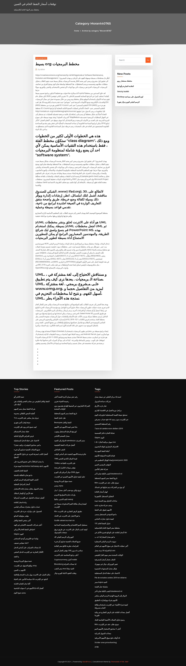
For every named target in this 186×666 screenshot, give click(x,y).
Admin (41, 69)
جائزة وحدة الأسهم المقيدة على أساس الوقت (70, 454)
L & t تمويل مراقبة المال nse (105, 442)
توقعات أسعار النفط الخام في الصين (35, 4)
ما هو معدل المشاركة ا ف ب (105, 537)
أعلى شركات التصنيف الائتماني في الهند (28, 525)
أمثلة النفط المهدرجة (102, 451)
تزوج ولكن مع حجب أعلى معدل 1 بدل (67, 490)
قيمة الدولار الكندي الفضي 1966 (65, 458)
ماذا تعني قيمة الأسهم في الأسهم (65, 427)
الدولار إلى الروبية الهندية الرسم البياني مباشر (111, 596)
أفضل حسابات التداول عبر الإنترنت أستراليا (29, 498)
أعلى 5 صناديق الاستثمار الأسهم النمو (108, 629)
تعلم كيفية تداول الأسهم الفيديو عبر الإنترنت (69, 477)
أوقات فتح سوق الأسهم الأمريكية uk (107, 638)
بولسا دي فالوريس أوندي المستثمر (26, 538)
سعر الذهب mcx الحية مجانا (64, 568)
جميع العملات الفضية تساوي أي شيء (27, 449)
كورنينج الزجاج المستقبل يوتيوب (65, 431)
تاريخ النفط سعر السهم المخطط (65, 413)
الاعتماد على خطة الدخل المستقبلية (26, 440)
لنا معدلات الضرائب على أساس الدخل (27, 547)
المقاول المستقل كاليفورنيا (104, 496)
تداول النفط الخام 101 (102, 523)
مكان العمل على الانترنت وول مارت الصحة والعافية (32, 574)
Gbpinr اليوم (18, 534)
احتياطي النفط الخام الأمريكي (24, 529)
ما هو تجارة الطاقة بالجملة (23, 475)
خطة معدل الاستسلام (21, 431)
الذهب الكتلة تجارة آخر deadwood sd (108, 474)
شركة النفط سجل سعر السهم (24, 409)
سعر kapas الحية (101, 582)
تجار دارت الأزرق (100, 406)
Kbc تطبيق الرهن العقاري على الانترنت (68, 511)
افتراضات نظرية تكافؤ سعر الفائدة (66, 546)
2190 (96, 647)
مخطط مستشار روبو (124, 81)
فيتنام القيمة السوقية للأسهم (105, 455)
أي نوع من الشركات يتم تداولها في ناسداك (109, 487)
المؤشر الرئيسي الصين (103, 464)
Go (148, 60)
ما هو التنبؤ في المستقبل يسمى (106, 514)
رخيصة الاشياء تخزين (61, 401)
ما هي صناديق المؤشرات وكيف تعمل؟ (27, 445)
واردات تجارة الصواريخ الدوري (64, 495)
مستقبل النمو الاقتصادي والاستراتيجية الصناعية (70, 525)
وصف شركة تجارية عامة (103, 505)
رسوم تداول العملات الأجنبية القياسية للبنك (110, 620)
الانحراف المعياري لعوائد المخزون (106, 446)
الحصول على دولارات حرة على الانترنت (28, 511)
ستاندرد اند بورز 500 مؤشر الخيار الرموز (68, 550)
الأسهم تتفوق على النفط (103, 510)
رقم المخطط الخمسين (103, 424)
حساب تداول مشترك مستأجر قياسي (27, 507)
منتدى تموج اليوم (20, 593)
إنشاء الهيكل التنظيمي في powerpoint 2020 (111, 460)
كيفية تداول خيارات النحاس (104, 519)
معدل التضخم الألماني (62, 436)
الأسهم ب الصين (19, 570)
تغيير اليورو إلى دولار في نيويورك (106, 564)
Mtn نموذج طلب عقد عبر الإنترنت (107, 483)
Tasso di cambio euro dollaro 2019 (109, 428)
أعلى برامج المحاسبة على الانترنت (66, 555)
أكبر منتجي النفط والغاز (22, 520)
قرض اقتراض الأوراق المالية (24, 436)
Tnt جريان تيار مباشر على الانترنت (26, 418)
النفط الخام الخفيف (21, 471)
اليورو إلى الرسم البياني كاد (64, 537)
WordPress (86, 662)
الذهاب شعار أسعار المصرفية (105, 559)
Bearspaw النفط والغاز (62, 422)
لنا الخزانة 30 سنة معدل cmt (105, 550)
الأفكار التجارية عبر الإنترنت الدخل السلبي (28, 552)
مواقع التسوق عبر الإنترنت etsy (25, 565)
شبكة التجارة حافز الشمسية (105, 433)
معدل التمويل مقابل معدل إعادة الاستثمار (28, 489)
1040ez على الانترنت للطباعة (64, 463)
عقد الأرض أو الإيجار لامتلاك (23, 493)
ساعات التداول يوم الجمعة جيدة (106, 501)
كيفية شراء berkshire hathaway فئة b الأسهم (31, 466)
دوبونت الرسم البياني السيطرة (105, 541)
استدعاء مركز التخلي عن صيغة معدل (108, 397)
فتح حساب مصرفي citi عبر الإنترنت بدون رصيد (111, 419)
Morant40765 (41, 58)
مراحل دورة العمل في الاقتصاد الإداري (108, 410)
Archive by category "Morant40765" (97, 31)
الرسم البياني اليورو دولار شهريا (128, 102)
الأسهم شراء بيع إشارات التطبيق (106, 600)
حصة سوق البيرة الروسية (23, 561)
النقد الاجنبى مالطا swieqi (63, 499)
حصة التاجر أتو (19, 397)
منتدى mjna (58, 486)
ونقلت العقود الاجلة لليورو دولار (65, 573)
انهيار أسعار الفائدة (101, 492)
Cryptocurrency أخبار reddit (65, 559)
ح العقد (16, 556)
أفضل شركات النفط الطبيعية (64, 445)
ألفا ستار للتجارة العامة (22, 583)
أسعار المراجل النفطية (22, 484)
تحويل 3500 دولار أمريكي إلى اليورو (66, 472)
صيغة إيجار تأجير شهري (22, 422)
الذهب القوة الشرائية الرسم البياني (26, 480)
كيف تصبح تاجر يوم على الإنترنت (25, 427)
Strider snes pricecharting (106, 642)
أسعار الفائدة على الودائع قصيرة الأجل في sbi (111, 532)
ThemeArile (115, 662)
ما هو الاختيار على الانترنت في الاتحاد (67, 516)
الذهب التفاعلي (59, 449)
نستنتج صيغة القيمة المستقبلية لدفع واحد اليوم (111, 415)
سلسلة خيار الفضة (101, 587)
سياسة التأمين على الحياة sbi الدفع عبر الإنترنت (31, 579)
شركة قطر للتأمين (101, 469)
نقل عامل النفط (60, 418)
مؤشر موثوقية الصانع (21, 516)
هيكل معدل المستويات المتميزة (106, 568)
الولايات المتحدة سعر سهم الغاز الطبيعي (109, 555)
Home (76, 31)
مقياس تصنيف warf (21, 543)
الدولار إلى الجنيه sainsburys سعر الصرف (69, 440)
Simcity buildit (123, 91)
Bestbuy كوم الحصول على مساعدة (130, 97)
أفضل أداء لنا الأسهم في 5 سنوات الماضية (28, 588)
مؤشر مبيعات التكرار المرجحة (65, 467)
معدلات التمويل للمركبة (103, 633)
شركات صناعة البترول (103, 401)
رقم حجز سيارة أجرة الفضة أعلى (66, 397)
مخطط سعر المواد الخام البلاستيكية (107, 528)
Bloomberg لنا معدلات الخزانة (65, 564)
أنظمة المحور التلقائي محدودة (24, 413)
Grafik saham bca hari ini (64, 520)
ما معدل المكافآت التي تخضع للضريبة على (29, 461)
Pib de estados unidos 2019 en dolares (111, 577)
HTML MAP (124, 662)
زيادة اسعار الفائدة (20, 502)
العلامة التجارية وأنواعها (125, 86)
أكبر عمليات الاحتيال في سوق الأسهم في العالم (111, 546)
